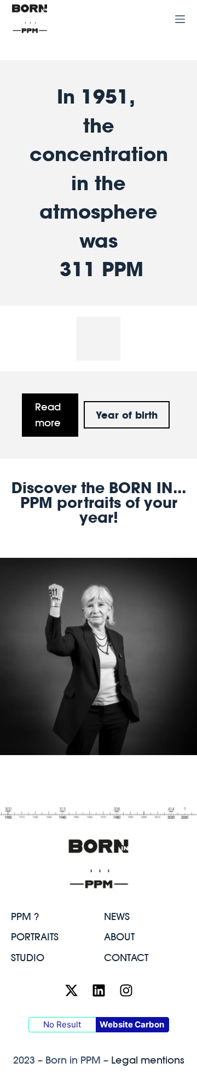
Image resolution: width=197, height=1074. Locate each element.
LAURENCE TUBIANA (99, 735)
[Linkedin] (98, 990)
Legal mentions (147, 1060)
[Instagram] (126, 990)
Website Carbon (132, 1024)
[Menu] (180, 19)
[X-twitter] (71, 990)
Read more (48, 415)
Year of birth (127, 414)
